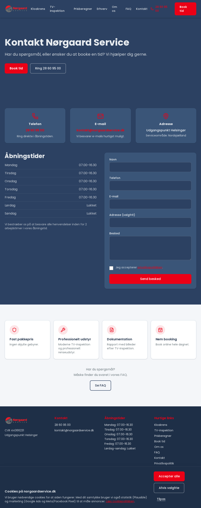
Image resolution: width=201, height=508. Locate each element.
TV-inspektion (57, 9)
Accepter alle (169, 476)
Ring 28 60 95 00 (48, 68)
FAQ (128, 9)
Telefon (114, 178)
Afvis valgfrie (169, 488)
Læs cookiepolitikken (120, 501)
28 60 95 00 (161, 9)
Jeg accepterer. (139, 267)
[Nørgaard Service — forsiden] (16, 9)
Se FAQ (100, 385)
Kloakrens (38, 9)
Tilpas (161, 499)
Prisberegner (83, 9)
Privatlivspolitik (164, 463)
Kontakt (141, 9)
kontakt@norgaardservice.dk (100, 130)
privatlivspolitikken (150, 267)
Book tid (183, 9)
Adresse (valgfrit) (122, 215)
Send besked (150, 279)
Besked (114, 233)
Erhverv (102, 9)
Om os (114, 9)
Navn (113, 159)
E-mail (113, 196)
